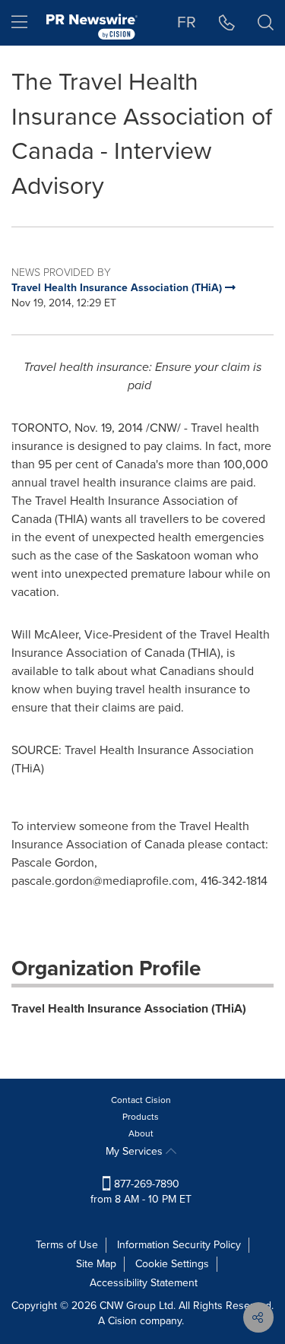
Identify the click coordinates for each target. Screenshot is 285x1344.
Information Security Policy (179, 1245)
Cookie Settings (172, 1264)
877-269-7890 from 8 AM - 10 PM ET (141, 1191)
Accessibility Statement (144, 1283)
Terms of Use (67, 1245)
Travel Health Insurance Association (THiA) (128, 1008)
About (141, 1133)
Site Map (96, 1264)
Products (140, 1117)
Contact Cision (141, 1100)
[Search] (265, 23)
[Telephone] (226, 23)
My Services (136, 1151)
